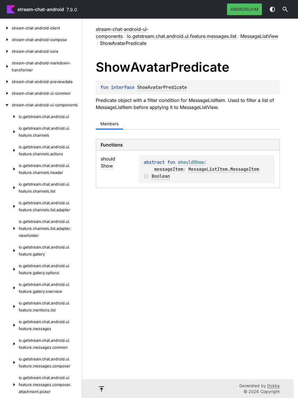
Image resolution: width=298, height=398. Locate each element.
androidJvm (244, 9)
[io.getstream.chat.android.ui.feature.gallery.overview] (9, 288)
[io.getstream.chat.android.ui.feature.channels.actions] (9, 150)
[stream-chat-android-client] (6, 28)
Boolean (161, 176)
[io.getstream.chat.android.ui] (9, 116)
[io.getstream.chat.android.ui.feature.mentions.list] (9, 306)
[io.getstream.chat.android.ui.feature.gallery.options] (9, 269)
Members (109, 123)
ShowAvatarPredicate (162, 87)
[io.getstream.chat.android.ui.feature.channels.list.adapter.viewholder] (9, 228)
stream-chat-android (40, 9)
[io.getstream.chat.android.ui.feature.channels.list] (9, 187)
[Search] (285, 9)
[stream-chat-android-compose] (6, 39)
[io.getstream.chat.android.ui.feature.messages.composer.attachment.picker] (9, 384)
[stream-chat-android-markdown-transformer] (6, 66)
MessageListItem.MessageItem (223, 169)
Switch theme (272, 9)
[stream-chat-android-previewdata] (6, 81)
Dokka (273, 385)
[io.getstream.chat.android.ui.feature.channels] (9, 131)
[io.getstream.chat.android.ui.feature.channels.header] (9, 169)
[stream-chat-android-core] (6, 51)
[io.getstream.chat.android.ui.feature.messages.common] (9, 343)
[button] (285, 9)
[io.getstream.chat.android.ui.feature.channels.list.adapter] (9, 206)
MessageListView (259, 36)
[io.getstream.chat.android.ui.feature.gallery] (9, 250)
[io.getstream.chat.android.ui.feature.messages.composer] (9, 362)
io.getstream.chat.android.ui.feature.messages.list (181, 36)
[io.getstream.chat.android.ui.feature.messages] (9, 325)
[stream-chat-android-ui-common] (6, 93)
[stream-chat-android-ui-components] (6, 105)
